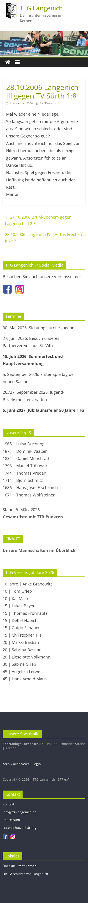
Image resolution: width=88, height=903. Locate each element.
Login (37, 764)
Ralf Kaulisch (48, 103)
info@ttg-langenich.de (19, 812)
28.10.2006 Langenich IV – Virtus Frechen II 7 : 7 (43, 238)
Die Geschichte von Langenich (25, 874)
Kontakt (8, 804)
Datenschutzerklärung (19, 827)
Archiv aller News (16, 764)
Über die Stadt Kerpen (20, 866)
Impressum (11, 820)
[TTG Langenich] (8, 62)
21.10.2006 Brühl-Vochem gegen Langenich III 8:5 (38, 220)
